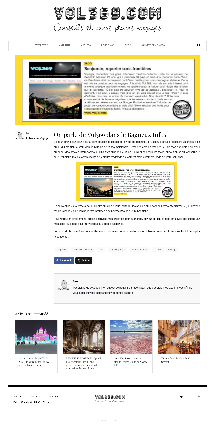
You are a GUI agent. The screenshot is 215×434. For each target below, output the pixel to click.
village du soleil (139, 249)
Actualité (64, 45)
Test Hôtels (41, 45)
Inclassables (32, 138)
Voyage (44, 138)
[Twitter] (181, 397)
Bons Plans (107, 45)
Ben (75, 281)
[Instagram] (199, 397)
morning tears (117, 249)
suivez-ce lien (152, 218)
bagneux (61, 249)
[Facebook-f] (190, 397)
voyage (172, 249)
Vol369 (158, 249)
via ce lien (77, 211)
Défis (128, 45)
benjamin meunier (82, 249)
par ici (119, 223)
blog (101, 249)
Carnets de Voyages (153, 45)
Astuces (86, 45)
